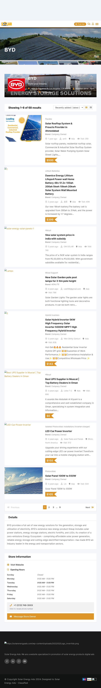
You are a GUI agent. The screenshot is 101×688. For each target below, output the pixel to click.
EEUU (90, 439)
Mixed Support (51, 273)
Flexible (48, 119)
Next (88, 507)
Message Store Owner (25, 616)
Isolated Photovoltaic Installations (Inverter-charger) (67, 426)
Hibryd (48, 230)
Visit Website (17, 564)
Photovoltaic (50, 471)
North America (51, 443)
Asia (73, 139)
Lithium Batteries (52, 171)
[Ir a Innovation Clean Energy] (50, 10)
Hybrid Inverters (52, 315)
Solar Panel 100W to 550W (60, 475)
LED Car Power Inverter (58, 431)
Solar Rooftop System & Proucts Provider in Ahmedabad (58, 127)
